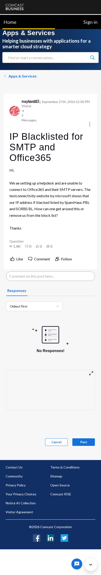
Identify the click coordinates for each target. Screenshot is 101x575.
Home (10, 22)
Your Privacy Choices (21, 494)
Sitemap (56, 476)
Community (14, 476)
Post (83, 442)
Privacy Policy (16, 485)
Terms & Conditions (65, 467)
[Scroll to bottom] (90, 564)
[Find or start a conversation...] (92, 57)
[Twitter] (64, 537)
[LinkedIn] (50, 537)
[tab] (16, 291)
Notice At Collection (21, 503)
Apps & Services (22, 76)
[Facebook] (36, 537)
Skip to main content (19, 18)
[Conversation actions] (90, 125)
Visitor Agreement (19, 512)
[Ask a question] (76, 564)
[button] (15, 246)
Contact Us (14, 467)
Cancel (56, 442)
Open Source (60, 485)
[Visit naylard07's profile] (14, 111)
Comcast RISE (60, 494)
